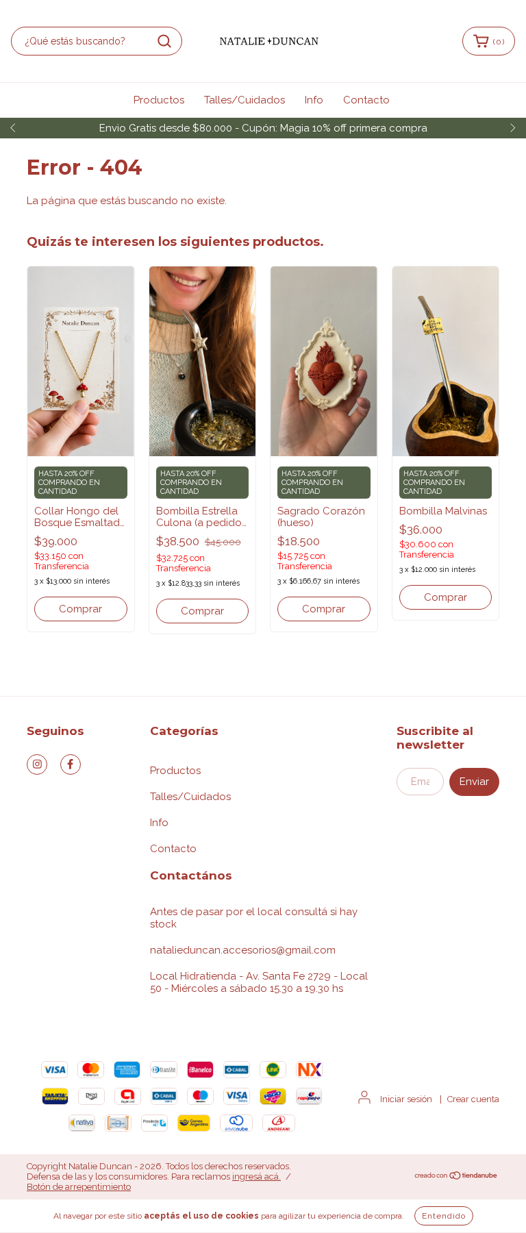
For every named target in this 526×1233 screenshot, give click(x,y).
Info (314, 100)
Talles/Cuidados (244, 100)
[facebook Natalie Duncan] (70, 764)
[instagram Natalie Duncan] (37, 764)
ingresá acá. (256, 1176)
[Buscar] (164, 41)
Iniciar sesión (406, 1099)
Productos (159, 100)
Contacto (366, 100)
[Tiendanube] (456, 1177)
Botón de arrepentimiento (79, 1187)
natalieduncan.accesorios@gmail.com (243, 950)
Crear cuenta (473, 1099)
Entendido (444, 1216)
